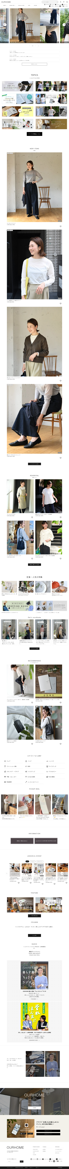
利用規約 (26, 1167)
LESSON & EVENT (36, 1151)
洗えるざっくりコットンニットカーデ (13, 377)
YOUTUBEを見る (34, 915)
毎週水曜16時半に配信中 (33, 1040)
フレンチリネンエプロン (11, 514)
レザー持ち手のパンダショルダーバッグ (14, 555)
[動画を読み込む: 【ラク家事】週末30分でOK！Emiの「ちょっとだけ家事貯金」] (20, 904)
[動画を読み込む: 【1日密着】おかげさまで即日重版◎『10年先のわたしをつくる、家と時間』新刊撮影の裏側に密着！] (49, 904)
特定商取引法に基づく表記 (19, 1167)
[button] (5, 5)
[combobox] (50, 2)
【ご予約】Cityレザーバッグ (40, 740)
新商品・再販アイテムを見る (34, 564)
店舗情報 (34, 1107)
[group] (34, 25)
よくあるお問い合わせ (58, 1149)
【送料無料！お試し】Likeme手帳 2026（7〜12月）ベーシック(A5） (47, 699)
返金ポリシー (32, 1167)
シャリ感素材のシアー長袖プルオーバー (14, 300)
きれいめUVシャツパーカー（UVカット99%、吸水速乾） (45, 555)
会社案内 (44, 1149)
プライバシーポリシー (10, 1167)
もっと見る (35, 935)
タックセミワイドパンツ (11, 223)
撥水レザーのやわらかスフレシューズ (13, 454)
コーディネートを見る (34, 648)
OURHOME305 (47, 4)
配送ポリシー (38, 1167)
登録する (22, 1161)
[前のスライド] (29, 46)
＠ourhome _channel (59, 4)
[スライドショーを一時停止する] (39, 46)
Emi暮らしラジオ (65, 4)
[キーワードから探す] (57, 2)
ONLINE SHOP (35, 1149)
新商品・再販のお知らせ (22, 840)
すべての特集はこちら (34, 134)
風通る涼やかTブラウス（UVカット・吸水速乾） (44, 514)
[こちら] (43, 1126)
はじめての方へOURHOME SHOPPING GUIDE (46, 840)
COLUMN (34, 1154)
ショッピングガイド (58, 1151)
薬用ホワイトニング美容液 (11, 740)
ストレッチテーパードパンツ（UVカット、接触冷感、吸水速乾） (18, 699)
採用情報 (44, 1151)
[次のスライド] (35, 46)
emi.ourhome (52, 4)
